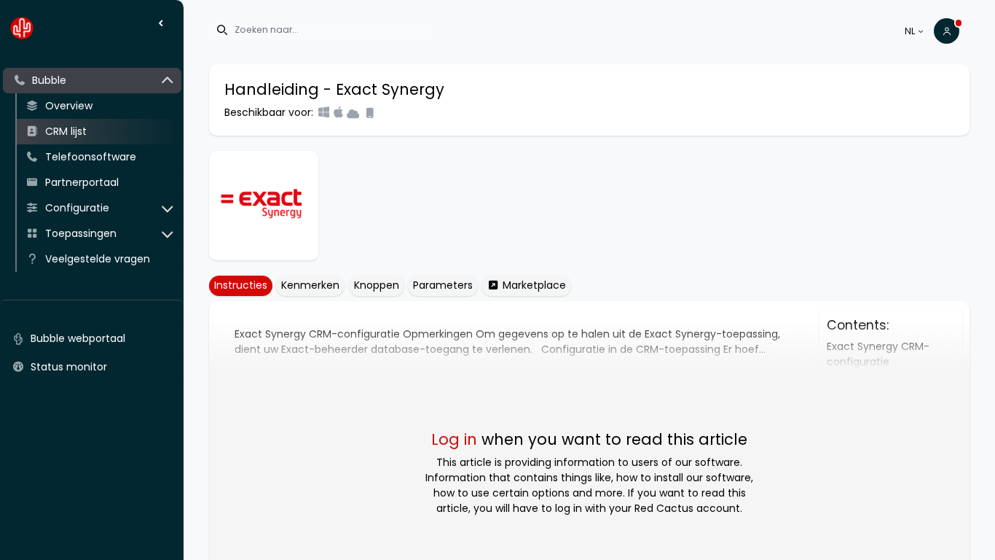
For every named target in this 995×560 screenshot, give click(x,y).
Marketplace (533, 285)
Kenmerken (310, 285)
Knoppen (376, 285)
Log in (454, 439)
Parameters (443, 285)
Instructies (240, 285)
